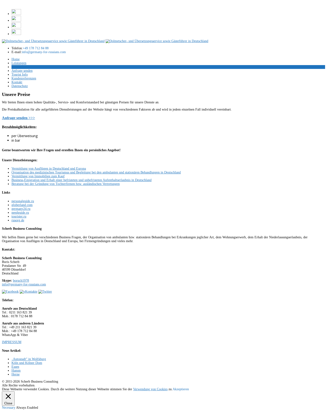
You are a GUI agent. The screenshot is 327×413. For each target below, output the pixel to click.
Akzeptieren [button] (181, 389)
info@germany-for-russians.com (24, 284)
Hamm (16, 370)
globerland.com (22, 205)
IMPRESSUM (11, 342)
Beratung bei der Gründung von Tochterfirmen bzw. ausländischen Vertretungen (65, 184)
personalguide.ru (22, 201)
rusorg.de (17, 220)
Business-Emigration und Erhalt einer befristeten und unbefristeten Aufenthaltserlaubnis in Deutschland (81, 180)
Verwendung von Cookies (150, 389)
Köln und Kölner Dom (26, 363)
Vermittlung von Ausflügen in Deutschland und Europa (48, 168)
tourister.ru (18, 216)
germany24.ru (20, 209)
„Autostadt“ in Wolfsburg (28, 359)
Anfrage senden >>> (18, 118)
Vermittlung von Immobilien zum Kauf (38, 176)
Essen (15, 366)
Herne (15, 374)
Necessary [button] (9, 407)
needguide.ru (20, 212)
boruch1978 (21, 280)
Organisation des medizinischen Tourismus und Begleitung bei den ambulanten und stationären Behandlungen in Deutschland (96, 172)
